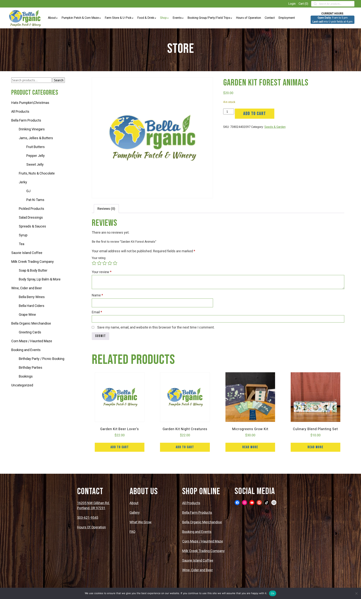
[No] (356, 593)
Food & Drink (145, 18)
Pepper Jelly (35, 156)
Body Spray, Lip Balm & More (40, 279)
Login (292, 3)
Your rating (98, 258)
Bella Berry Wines (32, 297)
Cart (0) (303, 3)
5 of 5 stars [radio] (115, 263)
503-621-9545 (87, 518)
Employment (286, 18)
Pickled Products (31, 209)
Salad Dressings (31, 217)
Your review (101, 272)
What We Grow (141, 522)
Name (97, 295)
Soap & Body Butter (33, 270)
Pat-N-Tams (35, 200)
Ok (272, 593)
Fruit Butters (35, 147)
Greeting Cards (30, 332)
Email (97, 312)
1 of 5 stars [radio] (94, 263)
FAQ (132, 532)
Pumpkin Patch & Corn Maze (80, 18)
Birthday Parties (30, 367)
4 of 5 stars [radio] (110, 263)
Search (58, 80)
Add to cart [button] (120, 447)
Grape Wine (27, 314)
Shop (163, 18)
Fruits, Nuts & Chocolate (37, 173)
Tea (21, 244)
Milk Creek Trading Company (32, 262)
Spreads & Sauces (32, 226)
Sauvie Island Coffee (26, 253)
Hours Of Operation (91, 527)
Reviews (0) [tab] (106, 209)
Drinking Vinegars (32, 129)
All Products (20, 111)
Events (177, 18)
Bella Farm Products (26, 120)
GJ (28, 191)
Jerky (23, 182)
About (52, 18)
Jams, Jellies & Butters (36, 138)
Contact (270, 18)
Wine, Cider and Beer (26, 288)
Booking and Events (26, 350)
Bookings (26, 376)
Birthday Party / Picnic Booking (41, 359)
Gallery (135, 512)
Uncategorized (22, 385)
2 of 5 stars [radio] (99, 263)
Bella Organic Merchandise (31, 323)
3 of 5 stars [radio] (104, 263)
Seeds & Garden (275, 127)
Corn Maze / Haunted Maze (31, 341)
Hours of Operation (248, 18)
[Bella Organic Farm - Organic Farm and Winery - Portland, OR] (25, 17)
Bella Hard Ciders (31, 306)
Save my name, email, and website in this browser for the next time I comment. (156, 327)
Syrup (23, 235)
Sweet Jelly (35, 164)
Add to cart (254, 113)
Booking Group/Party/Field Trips (208, 18)
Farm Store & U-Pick (118, 18)
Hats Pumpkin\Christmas (30, 103)
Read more (250, 447)
